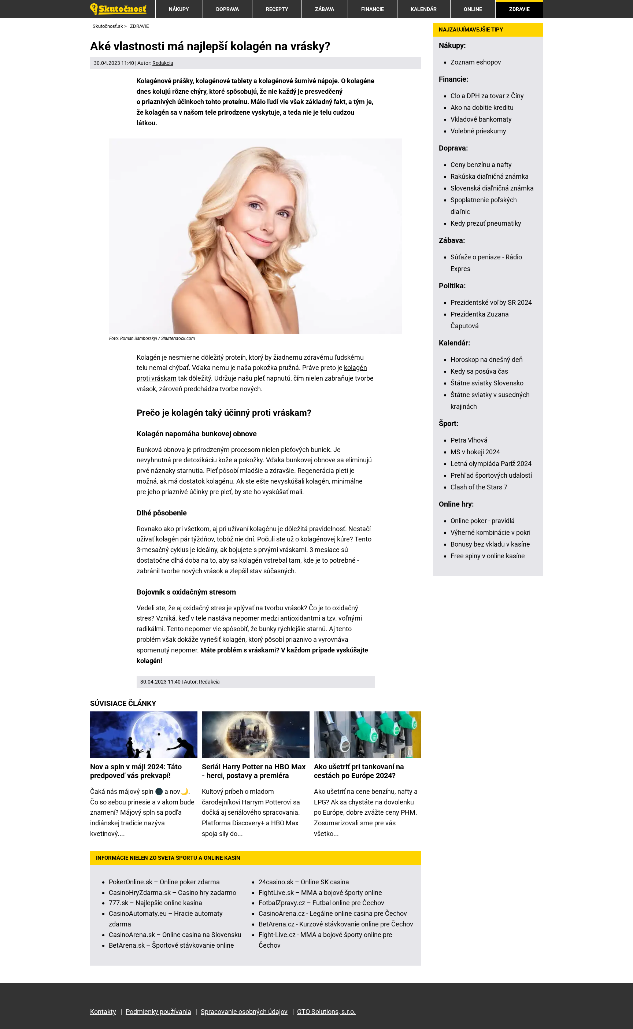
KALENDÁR (424, 9)
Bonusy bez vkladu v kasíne (490, 544)
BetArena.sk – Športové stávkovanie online (171, 945)
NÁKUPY (179, 9)
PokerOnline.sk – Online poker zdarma (164, 882)
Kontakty (103, 1011)
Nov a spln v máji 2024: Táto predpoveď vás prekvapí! (136, 771)
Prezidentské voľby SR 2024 (491, 302)
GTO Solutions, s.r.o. (326, 1011)
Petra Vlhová (469, 440)
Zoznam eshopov (476, 62)
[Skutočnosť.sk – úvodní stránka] (118, 9)
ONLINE (473, 9)
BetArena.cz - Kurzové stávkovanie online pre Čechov (336, 924)
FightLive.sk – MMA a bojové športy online (320, 892)
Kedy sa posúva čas (479, 371)
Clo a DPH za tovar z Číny (487, 96)
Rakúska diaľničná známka (490, 176)
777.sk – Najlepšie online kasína (155, 903)
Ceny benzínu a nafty (481, 165)
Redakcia (162, 63)
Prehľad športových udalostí (491, 475)
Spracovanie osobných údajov (244, 1011)
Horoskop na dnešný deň (487, 359)
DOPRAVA (227, 9)
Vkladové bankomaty (481, 119)
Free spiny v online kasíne (488, 556)
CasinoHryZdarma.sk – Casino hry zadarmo (172, 892)
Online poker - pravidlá (483, 521)
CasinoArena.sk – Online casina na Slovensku (175, 935)
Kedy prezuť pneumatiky (486, 223)
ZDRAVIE (519, 9)
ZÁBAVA (324, 9)
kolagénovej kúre (325, 539)
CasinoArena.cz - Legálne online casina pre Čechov (333, 913)
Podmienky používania (158, 1011)
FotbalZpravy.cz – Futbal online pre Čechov (321, 903)
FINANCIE (372, 9)
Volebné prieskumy (478, 131)
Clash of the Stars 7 (479, 487)
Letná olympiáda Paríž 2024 (491, 463)
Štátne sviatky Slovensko (487, 383)
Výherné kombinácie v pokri (490, 532)
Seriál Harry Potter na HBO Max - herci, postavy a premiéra (254, 771)
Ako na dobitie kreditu (482, 107)
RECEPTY (277, 9)
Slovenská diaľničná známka (492, 188)
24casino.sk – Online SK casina (304, 882)
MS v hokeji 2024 (475, 452)
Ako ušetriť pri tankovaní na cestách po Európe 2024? (359, 771)
